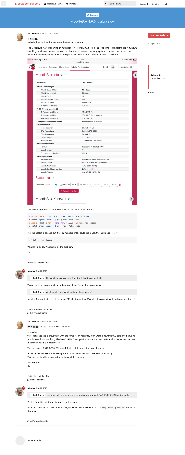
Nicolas (34, 326)
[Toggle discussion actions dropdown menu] (167, 35)
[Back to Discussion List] (3, 3)
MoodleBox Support (27, 3)
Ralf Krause (38, 278)
